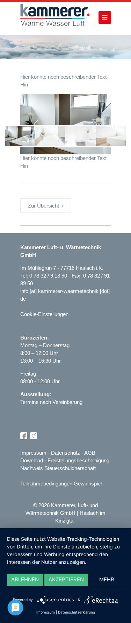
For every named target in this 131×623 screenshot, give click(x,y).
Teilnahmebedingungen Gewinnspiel (61, 483)
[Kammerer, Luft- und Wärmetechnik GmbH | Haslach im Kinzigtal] (55, 18)
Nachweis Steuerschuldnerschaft (58, 468)
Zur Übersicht (45, 206)
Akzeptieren (66, 579)
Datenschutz (65, 453)
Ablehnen (25, 579)
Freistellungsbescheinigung (78, 460)
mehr (106, 579)
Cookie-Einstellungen (44, 314)
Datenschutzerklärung (76, 612)
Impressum (33, 453)
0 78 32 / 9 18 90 (48, 276)
